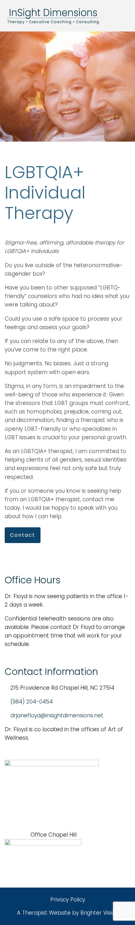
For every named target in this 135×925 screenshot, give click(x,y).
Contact (22, 535)
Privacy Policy (67, 899)
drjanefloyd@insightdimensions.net (56, 715)
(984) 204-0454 (31, 701)
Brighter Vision (99, 913)
